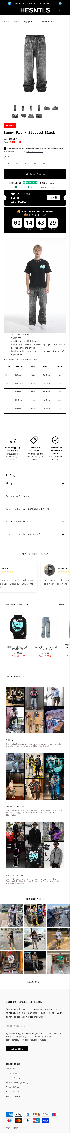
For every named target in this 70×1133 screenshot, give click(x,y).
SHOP (61, 604)
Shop (16, 21)
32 (26, 163)
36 (44, 163)
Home (6, 21)
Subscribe (16, 1048)
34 (35, 163)
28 (7, 163)
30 (16, 163)
